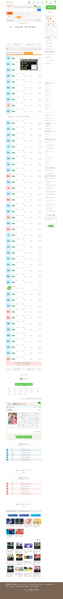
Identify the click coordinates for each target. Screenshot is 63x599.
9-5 (23, 298)
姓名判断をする (48, 125)
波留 (26, 459)
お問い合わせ (39, 584)
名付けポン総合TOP (34, 586)
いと (12, 491)
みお (12, 486)
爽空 (8, 306)
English (17, 586)
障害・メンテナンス (10, 586)
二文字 (14, 48)
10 (20, 56)
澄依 (24, 488)
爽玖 (8, 123)
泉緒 (25, 486)
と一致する (10, 13)
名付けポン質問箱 (24, 586)
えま (12, 483)
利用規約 (14, 584)
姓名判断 (42, 3)
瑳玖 (8, 140)
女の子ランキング (48, 99)
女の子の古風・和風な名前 (50, 204)
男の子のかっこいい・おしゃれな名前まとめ (51, 182)
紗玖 (8, 193)
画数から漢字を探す (49, 57)
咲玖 (8, 93)
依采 (21, 491)
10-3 (23, 109)
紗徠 (8, 329)
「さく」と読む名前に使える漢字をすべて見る (31, 398)
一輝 (28, 454)
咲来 (8, 176)
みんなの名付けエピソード (50, 157)
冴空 (8, 129)
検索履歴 (50, 3)
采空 (8, 99)
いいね (53, 22)
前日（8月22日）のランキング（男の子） (24, 471)
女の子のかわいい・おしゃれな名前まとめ (51, 201)
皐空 (8, 347)
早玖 (8, 270)
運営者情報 (8, 584)
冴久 (8, 164)
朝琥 (8, 158)
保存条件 (48, 25)
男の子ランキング (48, 85)
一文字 (10, 48)
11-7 (23, 121)
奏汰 (25, 452)
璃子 (29, 493)
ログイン (52, 12)
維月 (25, 454)
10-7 (23, 150)
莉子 (21, 493)
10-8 (23, 73)
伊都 (28, 491)
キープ (48, 22)
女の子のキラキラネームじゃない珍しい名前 (51, 207)
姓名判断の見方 (48, 128)
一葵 (23, 454)
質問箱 (34, 3)
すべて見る (37, 431)
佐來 (8, 241)
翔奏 (23, 452)
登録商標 (36, 589)
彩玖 (8, 341)
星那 (27, 457)
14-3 (23, 280)
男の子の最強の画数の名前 (50, 194)
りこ (12, 493)
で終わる (22, 13)
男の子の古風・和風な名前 (50, 185)
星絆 (23, 457)
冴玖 (8, 252)
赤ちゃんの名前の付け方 (50, 145)
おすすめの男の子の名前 (51, 178)
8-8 (23, 97)
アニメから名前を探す (49, 173)
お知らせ (46, 3)
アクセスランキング (49, 112)
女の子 (14, 17)
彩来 (8, 294)
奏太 (21, 452)
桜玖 (8, 152)
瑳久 (8, 282)
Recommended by (34, 539)
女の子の (50, 33)
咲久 (8, 170)
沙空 (8, 246)
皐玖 (8, 223)
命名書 (38, 3)
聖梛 (21, 457)
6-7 (23, 268)
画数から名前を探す (49, 49)
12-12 (23, 156)
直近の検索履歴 (9, 20)
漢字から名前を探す (49, 43)
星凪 (29, 457)
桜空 (8, 81)
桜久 (8, 111)
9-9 (23, 197)
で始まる (16, 13)
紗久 (8, 258)
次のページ (23, 375)
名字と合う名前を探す (49, 46)
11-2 (23, 274)
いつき (13, 454)
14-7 (23, 138)
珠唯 (27, 488)
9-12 (23, 180)
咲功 (8, 300)
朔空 (8, 75)
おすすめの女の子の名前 (51, 197)
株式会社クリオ (31, 589)
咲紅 (8, 199)
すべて (19, 17)
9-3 (23, 168)
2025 (22, 58)
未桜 (23, 486)
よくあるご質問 (31, 584)
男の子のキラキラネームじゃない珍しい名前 (51, 188)
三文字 (19, 48)
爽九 (8, 276)
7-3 (23, 162)
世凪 (25, 457)
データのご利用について (49, 584)
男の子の (50, 30)
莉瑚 (27, 493)
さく (12, 56)
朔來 (8, 134)
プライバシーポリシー (22, 584)
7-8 (23, 126)
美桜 (26, 486)
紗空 (8, 211)
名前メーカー (48, 154)
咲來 (8, 353)
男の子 (9, 17)
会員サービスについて (50, 15)
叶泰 (29, 452)
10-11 (23, 327)
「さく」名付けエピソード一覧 (24, 436)
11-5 (23, 203)
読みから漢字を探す (49, 54)
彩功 (8, 205)
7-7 (23, 250)
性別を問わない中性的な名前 (51, 191)
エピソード (49, 162)
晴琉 (28, 459)
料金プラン (49, 17)
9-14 (23, 321)
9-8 (23, 85)
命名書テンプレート (49, 151)
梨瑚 (25, 493)
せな (12, 457)
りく (12, 449)
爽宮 (8, 335)
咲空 (8, 87)
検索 (39, 9)
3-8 (23, 262)
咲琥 (8, 182)
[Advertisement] (24, 464)
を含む (27, 13)
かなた (13, 452)
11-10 (23, 333)
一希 (26, 454)
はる (12, 459)
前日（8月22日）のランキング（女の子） (24, 505)
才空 (8, 264)
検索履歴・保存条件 (31, 44)
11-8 (23, 303)
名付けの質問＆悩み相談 (50, 148)
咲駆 (8, 323)
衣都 (26, 491)
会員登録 (29, 3)
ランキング (48, 88)
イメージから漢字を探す (50, 60)
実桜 (28, 486)
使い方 (55, 37)
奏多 (27, 452)
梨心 (23, 493)
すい (12, 488)
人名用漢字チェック (49, 63)
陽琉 (21, 459)
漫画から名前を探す (49, 170)
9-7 (23, 91)
